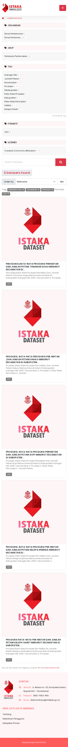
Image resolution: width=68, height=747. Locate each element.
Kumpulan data (14, 18)
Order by (9, 181)
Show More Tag (59, 115)
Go (62, 181)
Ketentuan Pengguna (13, 718)
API (39, 668)
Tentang (7, 714)
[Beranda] (3, 18)
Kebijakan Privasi (11, 723)
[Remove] (23, 189)
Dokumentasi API (52, 668)
